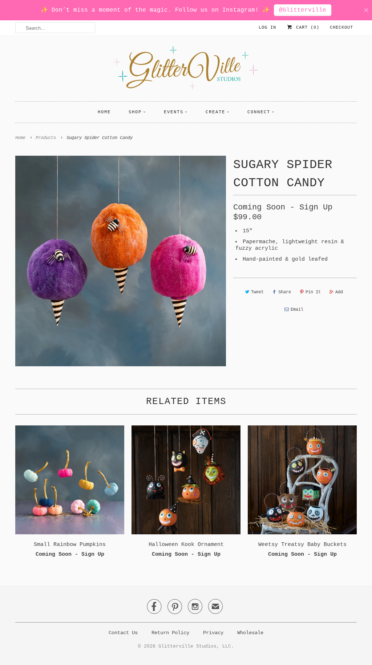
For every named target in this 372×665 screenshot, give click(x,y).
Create (215, 112)
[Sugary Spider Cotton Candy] (120, 261)
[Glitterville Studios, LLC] (186, 70)
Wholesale (250, 633)
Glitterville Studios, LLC (194, 646)
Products (46, 137)
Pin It (313, 292)
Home (104, 112)
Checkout (341, 27)
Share (284, 292)
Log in (267, 27)
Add (339, 292)
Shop (135, 112)
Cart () (306, 27)
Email (297, 309)
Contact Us (123, 633)
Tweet (257, 292)
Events (173, 112)
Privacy (213, 633)
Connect (258, 112)
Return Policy (170, 633)
